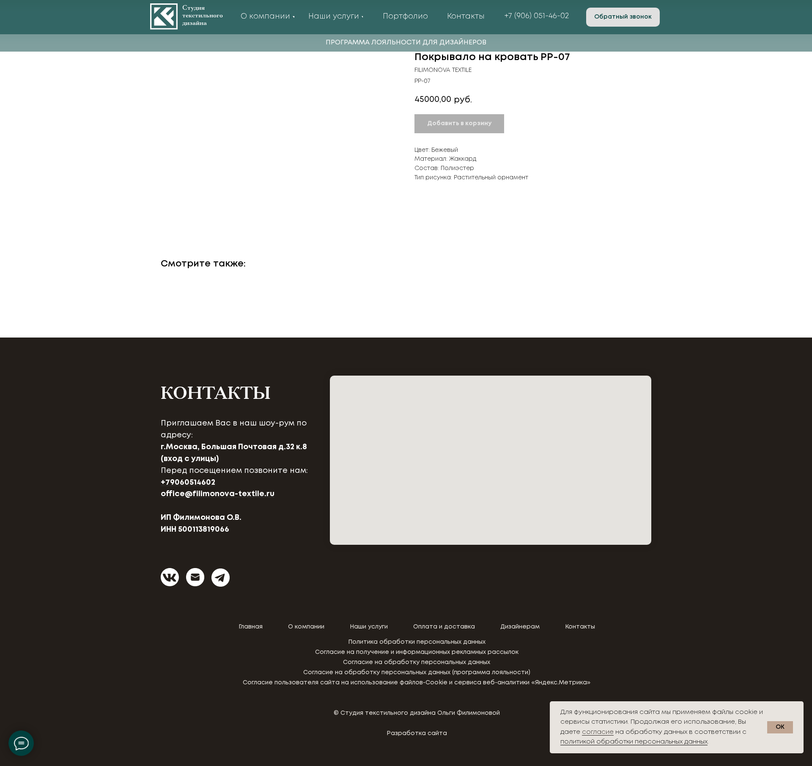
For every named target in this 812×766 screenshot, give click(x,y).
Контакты (580, 626)
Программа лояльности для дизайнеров (406, 42)
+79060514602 (188, 482)
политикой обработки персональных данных (634, 742)
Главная (251, 626)
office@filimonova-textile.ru (217, 494)
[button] (623, 17)
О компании (306, 626)
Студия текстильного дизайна (202, 16)
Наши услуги (369, 626)
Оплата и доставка (444, 626)
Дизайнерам (520, 626)
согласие (598, 732)
